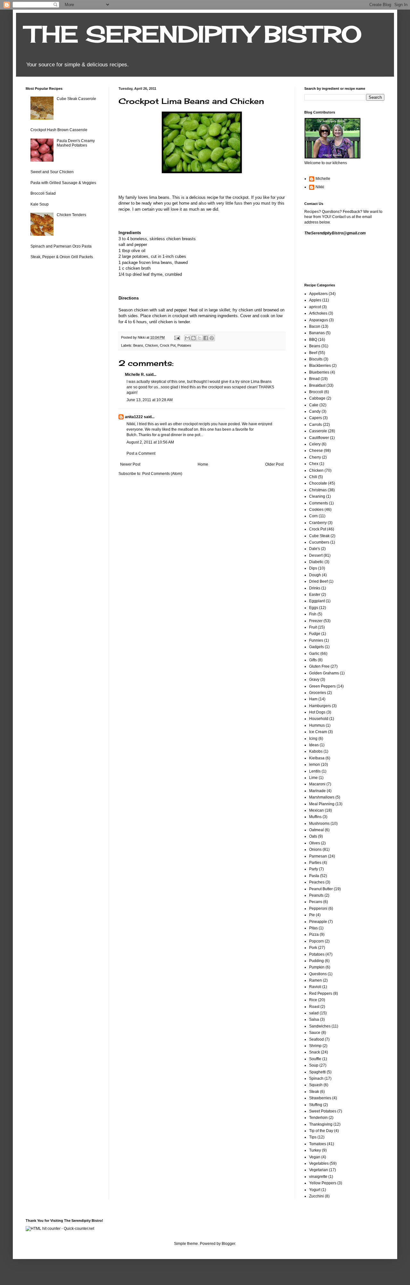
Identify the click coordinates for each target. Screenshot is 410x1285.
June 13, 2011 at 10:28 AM (150, 400)
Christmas (318, 490)
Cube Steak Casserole (76, 99)
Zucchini (316, 1196)
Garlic (314, 653)
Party (313, 869)
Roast (314, 1006)
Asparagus (318, 320)
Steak (314, 1091)
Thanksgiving (320, 1124)
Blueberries (319, 372)
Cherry (315, 457)
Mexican (316, 810)
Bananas (317, 333)
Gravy (314, 679)
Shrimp (315, 1046)
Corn (313, 516)
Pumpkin (316, 967)
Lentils (315, 771)
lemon (314, 764)
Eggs (313, 607)
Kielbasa (316, 758)
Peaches (316, 882)
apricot (315, 307)
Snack (314, 1052)
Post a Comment (141, 453)
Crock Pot (168, 345)
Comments (318, 503)
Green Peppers (322, 686)
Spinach (316, 1078)
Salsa (314, 1019)
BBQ (313, 339)
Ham (313, 699)
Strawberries (320, 1098)
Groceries (317, 692)
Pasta (314, 876)
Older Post (274, 464)
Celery (315, 444)
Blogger (228, 1243)
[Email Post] (177, 337)
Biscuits (316, 359)
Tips (312, 1137)
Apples (315, 300)
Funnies (316, 640)
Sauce (314, 1032)
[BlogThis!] (193, 338)
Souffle (315, 1059)
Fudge (314, 633)
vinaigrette (318, 1176)
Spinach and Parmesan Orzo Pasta (61, 246)
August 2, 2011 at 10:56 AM (150, 442)
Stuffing (315, 1105)
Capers (315, 418)
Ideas (314, 745)
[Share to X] (199, 338)
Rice (313, 1000)
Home (203, 464)
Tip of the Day (321, 1131)
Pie (312, 915)
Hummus (317, 725)
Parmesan (318, 856)
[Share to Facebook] (205, 338)
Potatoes (184, 345)
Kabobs (316, 751)
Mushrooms (319, 823)
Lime (313, 777)
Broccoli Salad (43, 193)
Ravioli (315, 987)
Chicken (151, 345)
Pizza (314, 934)
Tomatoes (317, 1144)
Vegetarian (318, 1170)
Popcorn (316, 941)
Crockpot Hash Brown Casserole (58, 130)
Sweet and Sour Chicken (52, 172)
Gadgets (316, 647)
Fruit (313, 627)
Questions (318, 974)
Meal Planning (321, 804)
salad (314, 1013)
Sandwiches (320, 1026)
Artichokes (318, 313)
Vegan (314, 1157)
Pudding (316, 961)
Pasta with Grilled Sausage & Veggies (63, 183)
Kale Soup (39, 204)
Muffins (315, 817)
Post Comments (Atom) (162, 473)
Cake (313, 405)
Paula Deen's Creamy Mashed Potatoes (76, 143)
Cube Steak (319, 536)
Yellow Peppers (322, 1183)
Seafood (316, 1039)
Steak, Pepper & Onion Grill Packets (61, 257)
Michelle (323, 178)
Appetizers (318, 294)
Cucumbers (319, 542)
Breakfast (317, 385)
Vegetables (319, 1163)
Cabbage (317, 398)
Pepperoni (318, 908)
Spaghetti (317, 1072)
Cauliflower (319, 437)
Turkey (315, 1150)
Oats (313, 836)
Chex (313, 463)
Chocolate (318, 483)
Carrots (315, 424)
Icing (313, 738)
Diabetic (316, 562)
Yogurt (314, 1190)
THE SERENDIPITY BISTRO (194, 34)
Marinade (317, 791)
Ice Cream (318, 732)
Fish (312, 614)
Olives (314, 843)
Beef (313, 353)
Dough (315, 575)
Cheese (316, 450)
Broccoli (316, 392)
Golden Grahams (324, 673)
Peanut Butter (321, 889)
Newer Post (130, 464)
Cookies (316, 509)
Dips (313, 568)
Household (318, 718)
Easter (314, 594)
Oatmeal (316, 830)
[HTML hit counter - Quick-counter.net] (60, 1228)
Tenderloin (318, 1117)
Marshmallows (321, 797)
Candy (315, 411)
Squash (316, 1085)
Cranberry (318, 522)
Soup (313, 1065)
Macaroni (317, 784)
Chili (313, 477)
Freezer (316, 621)
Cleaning (317, 496)
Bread (314, 378)
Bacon (314, 326)
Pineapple (318, 921)
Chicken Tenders (71, 215)
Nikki (320, 187)
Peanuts (316, 895)
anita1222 (134, 417)
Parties (315, 862)
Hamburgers (320, 706)
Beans (138, 345)
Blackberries (320, 365)
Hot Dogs (317, 712)
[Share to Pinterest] (212, 338)
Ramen (315, 980)
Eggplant (317, 601)
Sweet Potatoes (322, 1111)
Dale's (314, 548)
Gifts (313, 660)
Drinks (314, 588)
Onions (315, 849)
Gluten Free (319, 666)
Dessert (316, 555)
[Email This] (187, 338)
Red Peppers (320, 993)
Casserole (318, 431)
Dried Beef (318, 581)
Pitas (313, 928)
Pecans (315, 902)
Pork (313, 947)
